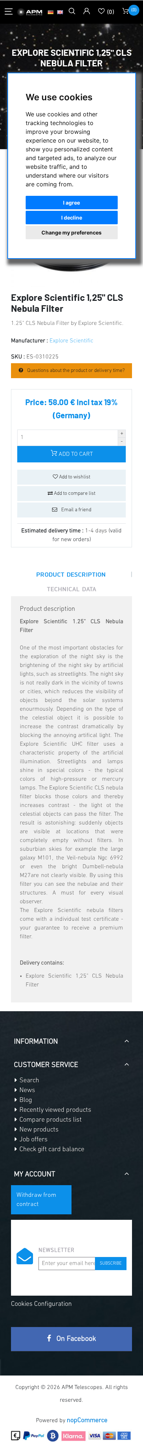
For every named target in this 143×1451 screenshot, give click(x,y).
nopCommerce (87, 1420)
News (26, 1090)
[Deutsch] (50, 12)
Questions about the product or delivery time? (75, 370)
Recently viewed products (54, 1110)
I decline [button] (71, 217)
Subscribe (111, 1263)
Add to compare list (74, 493)
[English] (60, 12)
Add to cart (75, 454)
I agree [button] (71, 202)
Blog (25, 1100)
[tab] (71, 1039)
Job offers (33, 1140)
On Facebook (75, 1339)
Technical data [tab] (71, 589)
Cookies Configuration (41, 1304)
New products (38, 1130)
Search (28, 1081)
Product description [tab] (71, 574)
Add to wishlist (74, 477)
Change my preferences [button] (71, 232)
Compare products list (50, 1120)
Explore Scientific (72, 341)
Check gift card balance (51, 1150)
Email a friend (75, 510)
